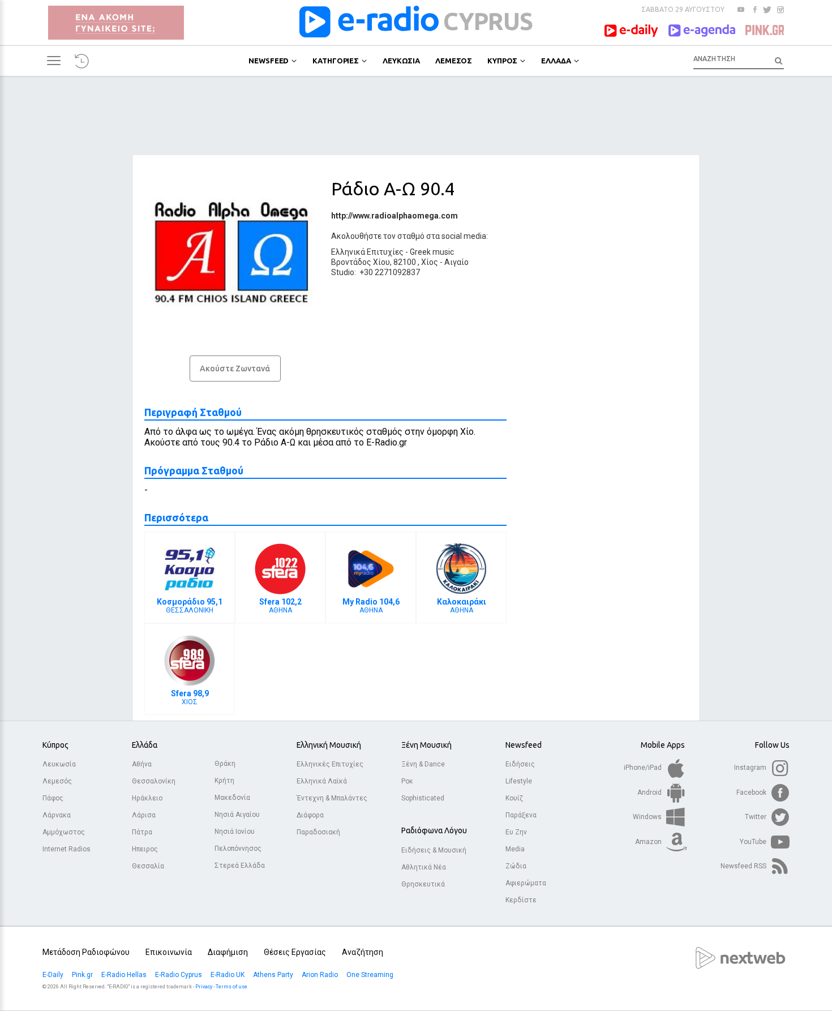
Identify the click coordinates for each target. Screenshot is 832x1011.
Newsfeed (523, 744)
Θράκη (225, 764)
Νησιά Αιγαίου (237, 815)
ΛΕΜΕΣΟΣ (453, 61)
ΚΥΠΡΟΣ (502, 61)
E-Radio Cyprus (179, 975)
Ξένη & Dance (423, 764)
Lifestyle (518, 781)
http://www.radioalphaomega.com (394, 215)
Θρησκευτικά (423, 884)
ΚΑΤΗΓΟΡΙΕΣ (335, 61)
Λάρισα (144, 815)
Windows (648, 817)
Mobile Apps (663, 744)
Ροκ (407, 781)
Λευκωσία (59, 764)
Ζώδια (515, 866)
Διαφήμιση (228, 952)
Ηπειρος (145, 849)
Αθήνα (142, 764)
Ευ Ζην (516, 832)
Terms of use (231, 986)
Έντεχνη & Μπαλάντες (332, 798)
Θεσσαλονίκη (153, 781)
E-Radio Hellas (124, 975)
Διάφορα (310, 815)
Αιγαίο (456, 262)
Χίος (429, 262)
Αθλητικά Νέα (423, 867)
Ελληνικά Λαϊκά (322, 781)
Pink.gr (83, 975)
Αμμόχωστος (63, 832)
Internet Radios (66, 849)
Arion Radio (321, 975)
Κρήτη (224, 781)
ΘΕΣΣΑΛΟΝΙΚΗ (189, 605)
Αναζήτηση (362, 952)
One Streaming (370, 975)
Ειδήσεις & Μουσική (433, 850)
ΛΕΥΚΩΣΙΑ (401, 61)
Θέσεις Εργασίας (295, 952)
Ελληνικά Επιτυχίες (367, 251)
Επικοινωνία (168, 952)
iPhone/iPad (643, 768)
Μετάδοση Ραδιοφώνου (86, 952)
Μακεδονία (232, 798)
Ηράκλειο (147, 798)
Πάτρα (142, 832)
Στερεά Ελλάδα (240, 865)
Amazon (649, 842)
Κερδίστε (521, 900)
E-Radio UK (228, 975)
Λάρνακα (56, 815)
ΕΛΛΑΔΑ (556, 61)
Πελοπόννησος (238, 849)
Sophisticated (422, 798)
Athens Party (274, 975)
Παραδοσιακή (318, 832)
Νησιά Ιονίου (235, 832)
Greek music (432, 251)
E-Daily (53, 975)
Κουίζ (514, 798)
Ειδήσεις (520, 764)
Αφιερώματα (525, 883)
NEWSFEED (268, 61)
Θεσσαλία (148, 866)
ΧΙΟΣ (190, 697)
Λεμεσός (57, 781)
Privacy (203, 986)
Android (650, 792)
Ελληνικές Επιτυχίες (330, 764)
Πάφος (52, 798)
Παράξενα (521, 815)
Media (515, 849)
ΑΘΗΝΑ (280, 605)
